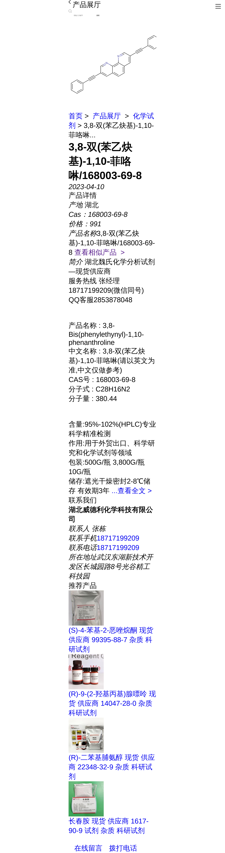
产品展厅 (107, 116)
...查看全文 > (132, 491)
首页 (76, 116)
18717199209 (118, 538)
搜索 (97, 15)
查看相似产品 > (99, 252)
